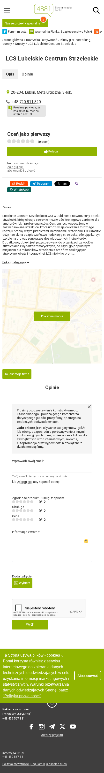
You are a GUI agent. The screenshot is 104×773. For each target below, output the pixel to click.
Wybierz (24, 583)
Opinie (27, 74)
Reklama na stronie (15, 709)
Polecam (54, 151)
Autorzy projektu (52, 735)
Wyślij (30, 624)
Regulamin (37, 764)
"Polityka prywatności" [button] (22, 696)
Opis (10, 74)
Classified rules (56, 764)
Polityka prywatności (16, 764)
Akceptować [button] (87, 676)
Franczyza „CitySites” (16, 714)
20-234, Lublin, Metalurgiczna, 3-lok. (41, 92)
